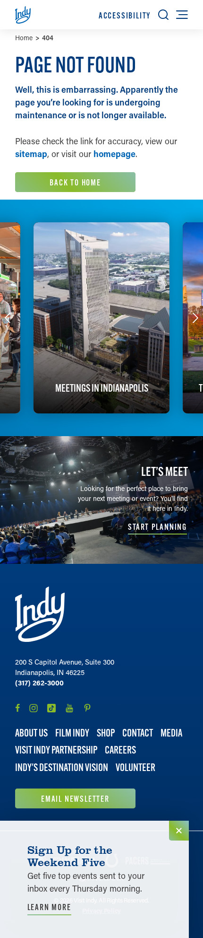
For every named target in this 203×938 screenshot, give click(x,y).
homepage (114, 153)
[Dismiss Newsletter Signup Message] (179, 831)
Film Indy (72, 733)
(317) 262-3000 (39, 682)
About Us (31, 733)
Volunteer (135, 767)
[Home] (40, 614)
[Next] (195, 318)
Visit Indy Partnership (56, 750)
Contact (137, 733)
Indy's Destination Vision (61, 767)
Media (171, 733)
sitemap (31, 153)
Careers (120, 750)
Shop (106, 733)
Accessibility (125, 15)
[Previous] (7, 318)
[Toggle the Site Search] (163, 14)
